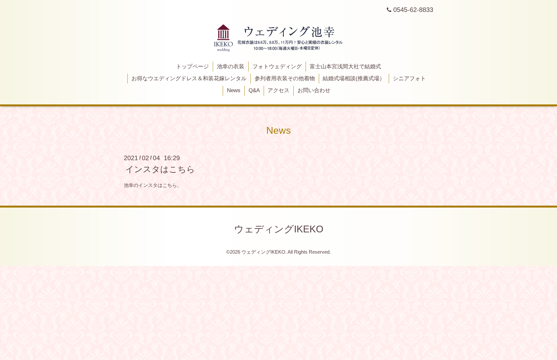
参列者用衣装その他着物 (285, 78)
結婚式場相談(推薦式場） (354, 78)
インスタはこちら (160, 169)
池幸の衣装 (230, 66)
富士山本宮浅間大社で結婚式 (345, 66)
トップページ (192, 66)
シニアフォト (409, 78)
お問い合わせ (314, 90)
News (233, 90)
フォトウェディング (277, 66)
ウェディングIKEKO (278, 229)
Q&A (254, 90)
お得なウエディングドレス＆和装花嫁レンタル (189, 78)
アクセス (278, 90)
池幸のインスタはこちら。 (153, 185)
